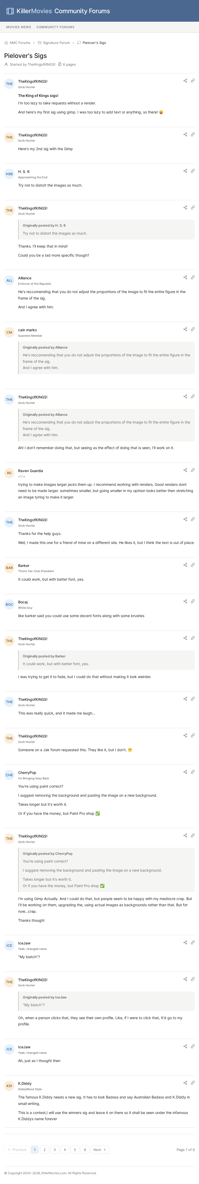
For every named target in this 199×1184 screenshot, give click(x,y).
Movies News (18, 27)
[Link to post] (193, 81)
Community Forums (63, 11)
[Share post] (185, 81)
